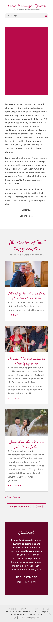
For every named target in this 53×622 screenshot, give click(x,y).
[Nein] (49, 613)
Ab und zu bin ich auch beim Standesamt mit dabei (26, 296)
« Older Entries (12, 497)
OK (15, 618)
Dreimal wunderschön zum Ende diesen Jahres (26, 444)
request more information (26, 580)
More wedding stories (26, 506)
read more (14, 315)
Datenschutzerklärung (29, 618)
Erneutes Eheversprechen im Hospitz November (26, 361)
